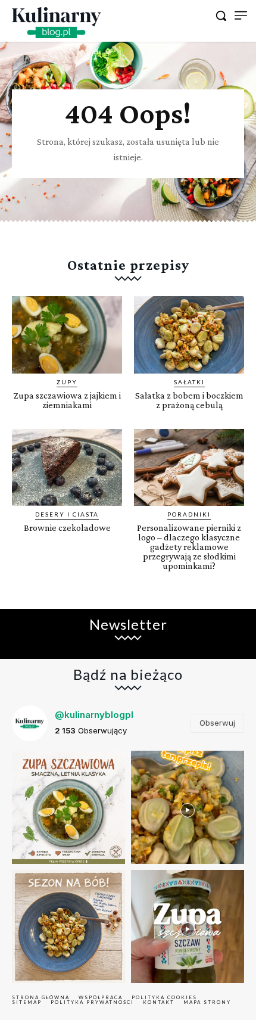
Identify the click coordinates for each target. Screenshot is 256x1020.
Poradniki (189, 514)
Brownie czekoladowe (67, 528)
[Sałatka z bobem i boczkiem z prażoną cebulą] (189, 335)
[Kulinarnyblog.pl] (56, 22)
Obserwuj (217, 722)
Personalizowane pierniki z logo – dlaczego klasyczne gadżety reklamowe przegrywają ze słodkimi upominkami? (189, 547)
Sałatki (189, 381)
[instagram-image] (68, 807)
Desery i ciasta (67, 514)
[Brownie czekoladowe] (67, 467)
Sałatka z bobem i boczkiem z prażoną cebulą (189, 400)
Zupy (67, 381)
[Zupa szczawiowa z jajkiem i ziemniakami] (67, 335)
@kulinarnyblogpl (94, 714)
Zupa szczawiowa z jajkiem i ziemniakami (67, 400)
